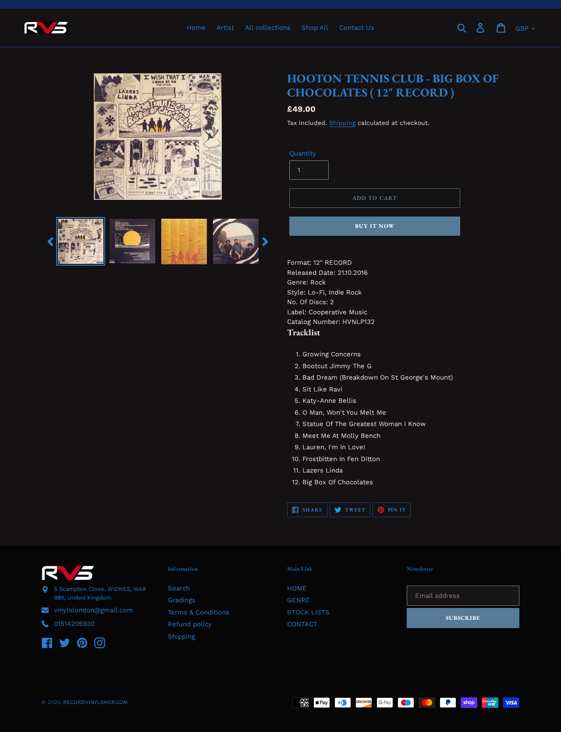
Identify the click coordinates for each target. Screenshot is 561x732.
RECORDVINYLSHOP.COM (95, 702)
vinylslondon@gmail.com (93, 610)
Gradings (181, 600)
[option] (81, 241)
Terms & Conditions (198, 612)
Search (179, 588)
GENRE (298, 600)
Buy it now (374, 226)
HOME (297, 588)
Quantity (302, 153)
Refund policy (190, 624)
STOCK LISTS (308, 612)
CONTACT (302, 624)
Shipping (342, 122)
